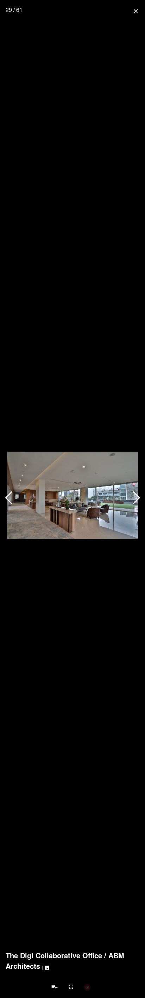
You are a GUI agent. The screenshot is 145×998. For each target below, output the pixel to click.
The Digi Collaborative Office (54, 955)
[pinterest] (87, 987)
